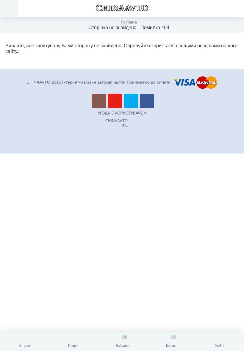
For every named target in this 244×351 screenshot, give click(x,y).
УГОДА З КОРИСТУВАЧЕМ (122, 113)
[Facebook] (147, 101)
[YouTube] (115, 101)
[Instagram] (99, 101)
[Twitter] (131, 101)
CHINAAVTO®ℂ (116, 123)
